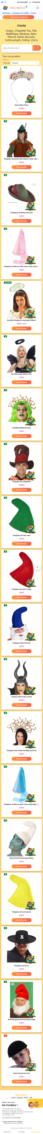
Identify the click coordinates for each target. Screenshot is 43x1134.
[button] (37, 567)
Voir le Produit (21, 113)
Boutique (6, 13)
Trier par (6, 63)
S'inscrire (36, 2)
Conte (33, 13)
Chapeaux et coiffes (21, 13)
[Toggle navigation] (37, 8)
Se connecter (22, 2)
